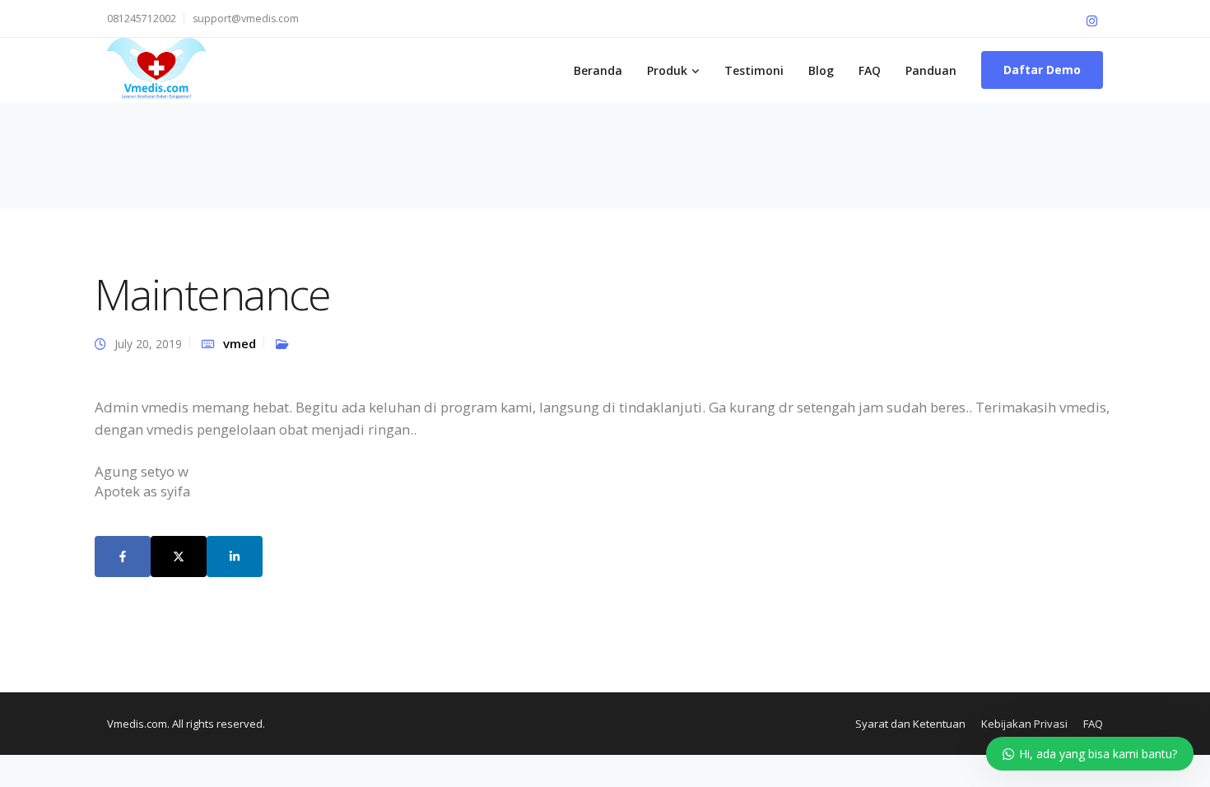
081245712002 (141, 19)
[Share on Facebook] (123, 556)
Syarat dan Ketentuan (910, 723)
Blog (821, 70)
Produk (667, 70)
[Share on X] (179, 556)
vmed (239, 343)
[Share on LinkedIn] (235, 556)
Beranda (598, 70)
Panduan (930, 70)
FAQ (870, 70)
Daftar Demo (1042, 69)
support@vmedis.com (246, 19)
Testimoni (754, 70)
